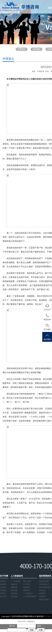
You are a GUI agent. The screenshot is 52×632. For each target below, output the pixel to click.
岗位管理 (14, 590)
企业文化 (42, 590)
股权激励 (14, 593)
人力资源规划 (16, 581)
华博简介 (22, 49)
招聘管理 (26, 590)
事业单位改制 (44, 599)
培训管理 (26, 587)
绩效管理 (14, 584)
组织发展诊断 (44, 581)
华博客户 (3, 593)
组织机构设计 (44, 584)
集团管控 (42, 593)
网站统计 (31, 621)
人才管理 (26, 584)
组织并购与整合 (45, 587)
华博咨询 (40, 71)
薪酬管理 (14, 587)
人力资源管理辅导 (29, 596)
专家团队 (36, 49)
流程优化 (42, 596)
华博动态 (3, 587)
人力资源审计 (28, 593)
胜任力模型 (27, 581)
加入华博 (3, 596)
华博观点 (3, 590)
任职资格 (14, 596)
